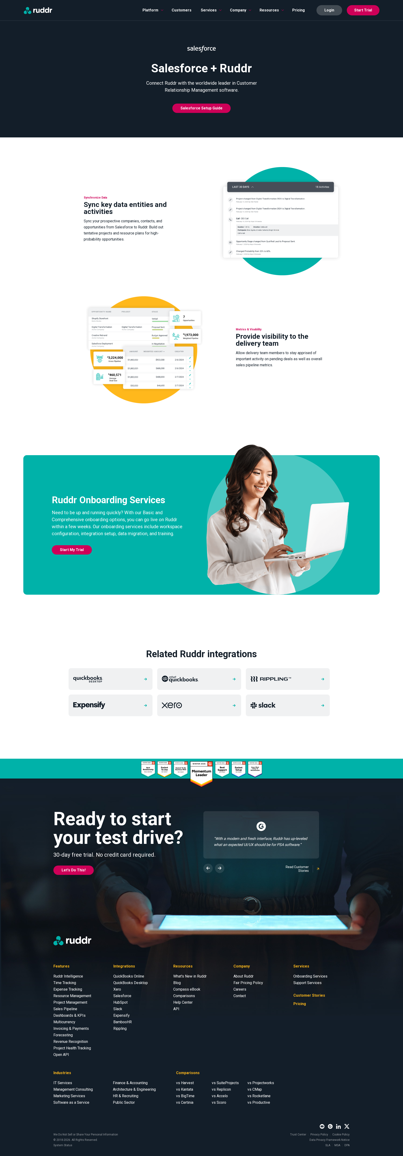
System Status (62, 1145)
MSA (337, 1145)
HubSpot (120, 1002)
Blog (177, 983)
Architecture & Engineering (134, 1089)
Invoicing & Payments (71, 1028)
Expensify (121, 1015)
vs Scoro (219, 1102)
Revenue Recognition (70, 1041)
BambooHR (122, 1022)
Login (329, 10)
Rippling (120, 1028)
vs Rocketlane (259, 1096)
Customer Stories (309, 995)
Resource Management (72, 996)
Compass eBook (186, 989)
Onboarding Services (310, 976)
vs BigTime (185, 1096)
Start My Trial (72, 550)
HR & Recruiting (125, 1096)
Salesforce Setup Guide (201, 108)
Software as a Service (71, 1102)
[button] (152, 10)
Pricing (298, 10)
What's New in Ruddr (190, 976)
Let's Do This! (74, 870)
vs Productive (258, 1102)
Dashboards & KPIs (69, 1015)
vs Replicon (221, 1089)
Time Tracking (64, 983)
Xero (117, 989)
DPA (347, 1145)
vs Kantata (184, 1089)
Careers (239, 989)
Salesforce (122, 996)
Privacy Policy (319, 1134)
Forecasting (63, 1035)
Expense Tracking (67, 989)
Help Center (183, 1002)
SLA (327, 1145)
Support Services (307, 983)
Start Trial (363, 10)
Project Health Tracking (72, 1048)
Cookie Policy (341, 1134)
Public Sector (124, 1102)
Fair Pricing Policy (248, 983)
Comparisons (184, 996)
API (176, 1009)
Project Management (70, 1002)
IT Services (62, 1083)
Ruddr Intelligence (68, 976)
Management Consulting (73, 1089)
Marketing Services (69, 1096)
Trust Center (298, 1134)
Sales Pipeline (65, 1009)
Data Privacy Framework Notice (329, 1140)
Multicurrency (64, 1022)
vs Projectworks (260, 1083)
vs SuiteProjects (225, 1083)
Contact (239, 996)
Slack (117, 1009)
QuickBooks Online (128, 976)
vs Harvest (185, 1083)
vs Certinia (184, 1102)
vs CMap (254, 1089)
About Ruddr (243, 976)
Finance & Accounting (130, 1083)
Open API (61, 1054)
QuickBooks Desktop (130, 983)
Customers (181, 10)
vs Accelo (220, 1096)
